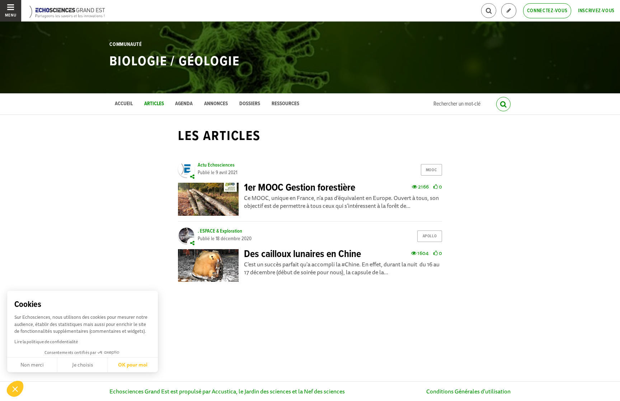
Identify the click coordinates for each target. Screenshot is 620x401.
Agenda (184, 104)
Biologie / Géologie (174, 62)
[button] (15, 388)
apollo (430, 236)
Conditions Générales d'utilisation (468, 391)
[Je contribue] (508, 11)
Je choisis (82, 365)
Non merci (32, 365)
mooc (431, 170)
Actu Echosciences (216, 165)
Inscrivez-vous (596, 11)
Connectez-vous (547, 11)
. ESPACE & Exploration (220, 231)
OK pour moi (132, 365)
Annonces (216, 104)
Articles (154, 104)
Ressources (285, 104)
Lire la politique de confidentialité (46, 341)
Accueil (124, 104)
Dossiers (249, 104)
